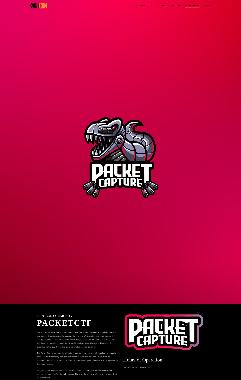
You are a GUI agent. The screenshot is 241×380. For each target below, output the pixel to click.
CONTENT (162, 5)
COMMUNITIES (192, 5)
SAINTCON (140, 5)
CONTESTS (176, 5)
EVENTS (207, 5)
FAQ (151, 5)
